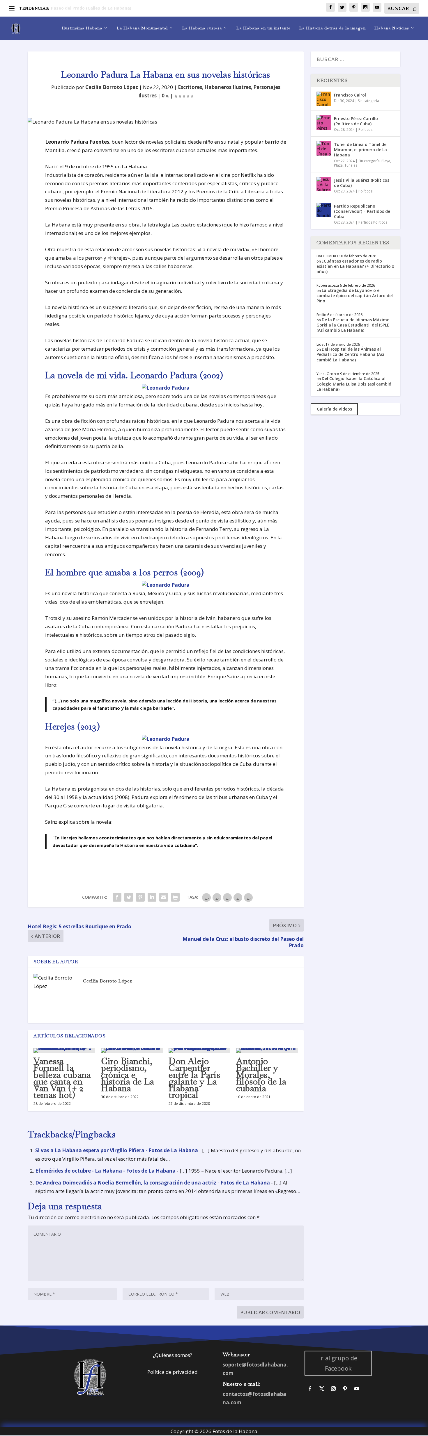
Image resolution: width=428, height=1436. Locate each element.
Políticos (365, 129)
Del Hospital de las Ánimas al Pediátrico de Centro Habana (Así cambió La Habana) (350, 354)
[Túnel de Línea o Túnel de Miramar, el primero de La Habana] (323, 148)
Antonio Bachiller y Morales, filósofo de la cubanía (261, 1074)
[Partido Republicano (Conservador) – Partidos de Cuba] (323, 210)
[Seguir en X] (321, 1388)
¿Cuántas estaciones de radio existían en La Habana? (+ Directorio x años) (355, 266)
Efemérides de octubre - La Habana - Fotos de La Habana (105, 1170)
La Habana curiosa (202, 28)
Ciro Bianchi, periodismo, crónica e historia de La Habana (127, 1074)
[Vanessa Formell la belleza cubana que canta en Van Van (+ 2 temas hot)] (64, 1050)
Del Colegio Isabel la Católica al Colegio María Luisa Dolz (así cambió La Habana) (353, 384)
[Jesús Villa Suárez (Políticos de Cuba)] (323, 184)
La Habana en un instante (263, 28)
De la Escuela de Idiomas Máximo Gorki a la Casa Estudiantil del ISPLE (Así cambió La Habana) (353, 325)
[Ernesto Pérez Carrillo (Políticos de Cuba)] (323, 122)
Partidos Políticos (372, 222)
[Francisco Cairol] (323, 99)
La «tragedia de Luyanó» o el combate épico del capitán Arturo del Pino (354, 296)
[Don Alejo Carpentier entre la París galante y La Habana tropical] (199, 1050)
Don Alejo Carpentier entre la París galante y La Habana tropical (194, 1077)
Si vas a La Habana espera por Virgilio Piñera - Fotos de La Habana (116, 1150)
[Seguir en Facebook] (310, 1388)
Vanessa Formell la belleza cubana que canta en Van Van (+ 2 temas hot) (62, 1077)
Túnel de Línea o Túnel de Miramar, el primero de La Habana (360, 150)
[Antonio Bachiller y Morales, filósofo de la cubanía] (267, 1050)
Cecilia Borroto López (111, 87)
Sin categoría (368, 100)
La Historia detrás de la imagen (332, 28)
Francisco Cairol (350, 95)
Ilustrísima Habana (82, 28)
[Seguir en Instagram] (333, 1388)
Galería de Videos (334, 409)
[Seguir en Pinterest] (345, 1388)
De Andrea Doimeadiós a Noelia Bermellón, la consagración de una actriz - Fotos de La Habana (152, 1182)
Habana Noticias (391, 28)
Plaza (338, 165)
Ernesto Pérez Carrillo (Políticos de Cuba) (356, 121)
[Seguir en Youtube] (356, 1388)
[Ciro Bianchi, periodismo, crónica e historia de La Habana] (132, 1050)
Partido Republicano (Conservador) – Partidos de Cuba (362, 211)
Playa (385, 160)
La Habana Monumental (142, 28)
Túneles (350, 165)
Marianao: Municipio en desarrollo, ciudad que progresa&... (112, 8)
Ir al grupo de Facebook (338, 1363)
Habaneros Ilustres (227, 87)
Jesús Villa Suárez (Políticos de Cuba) (361, 182)
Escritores (190, 87)
